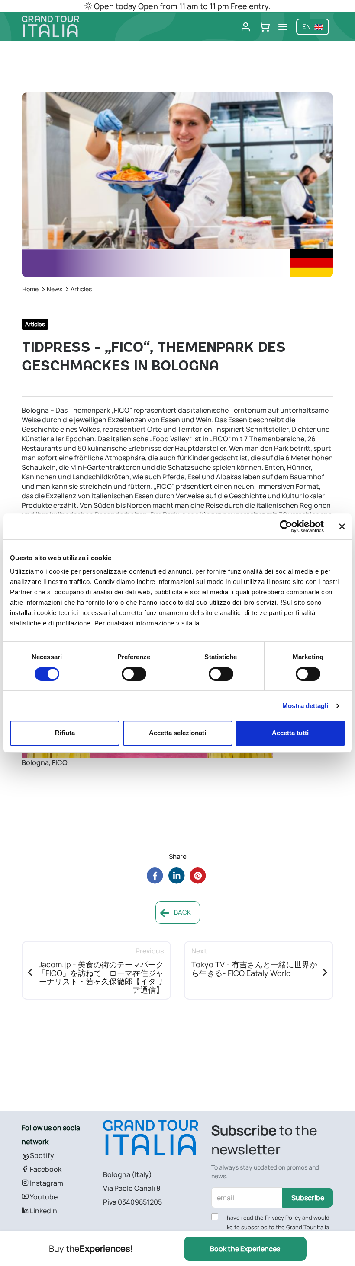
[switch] (134, 674)
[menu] (283, 27)
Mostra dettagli (305, 705)
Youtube (43, 1197)
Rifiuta (65, 733)
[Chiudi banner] (342, 526)
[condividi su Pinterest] (198, 875)
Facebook (45, 1169)
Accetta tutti (290, 733)
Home (30, 289)
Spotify (41, 1155)
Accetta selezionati (177, 733)
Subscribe (307, 1197)
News (54, 289)
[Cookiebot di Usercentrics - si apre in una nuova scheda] (286, 526)
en (307, 26)
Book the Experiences (245, 1248)
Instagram (46, 1183)
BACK (182, 912)
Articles (81, 289)
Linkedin (43, 1210)
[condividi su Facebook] (155, 875)
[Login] (245, 27)
